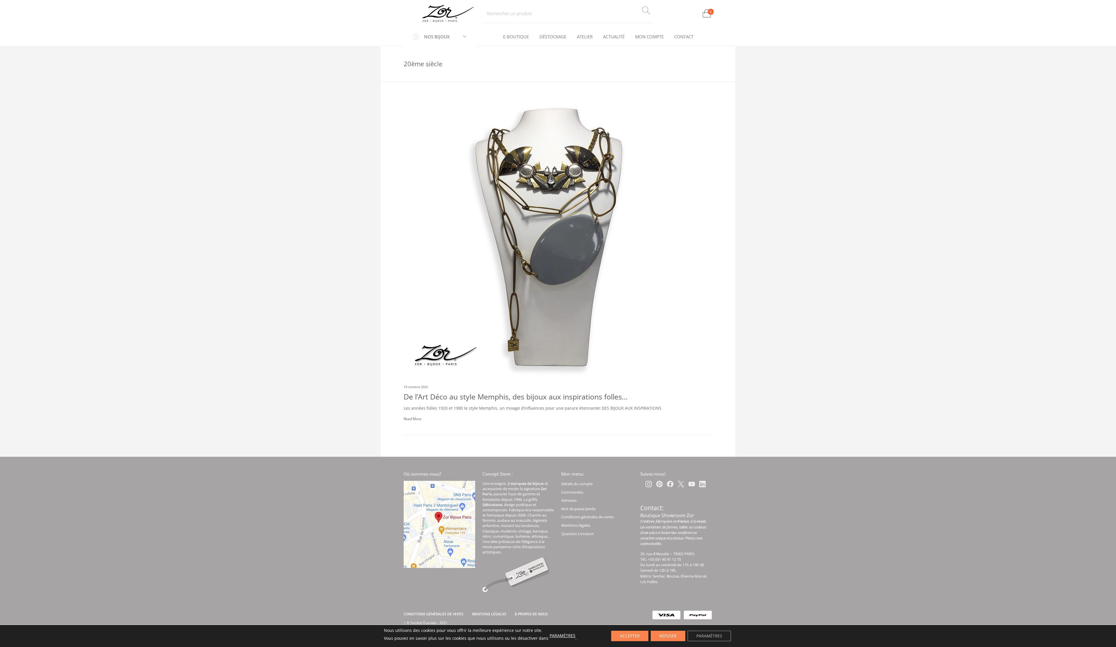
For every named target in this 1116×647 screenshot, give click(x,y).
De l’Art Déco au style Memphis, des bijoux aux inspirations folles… (515, 397)
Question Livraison (577, 533)
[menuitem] (516, 36)
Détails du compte (577, 483)
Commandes (572, 492)
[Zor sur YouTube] (691, 484)
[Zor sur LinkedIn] (702, 484)
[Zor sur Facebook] (670, 484)
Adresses (569, 500)
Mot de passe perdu (578, 508)
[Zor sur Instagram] (648, 484)
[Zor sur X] (681, 484)
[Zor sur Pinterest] (659, 484)
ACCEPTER (630, 636)
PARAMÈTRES (562, 635)
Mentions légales (575, 525)
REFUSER (668, 636)
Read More (412, 418)
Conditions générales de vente (587, 516)
